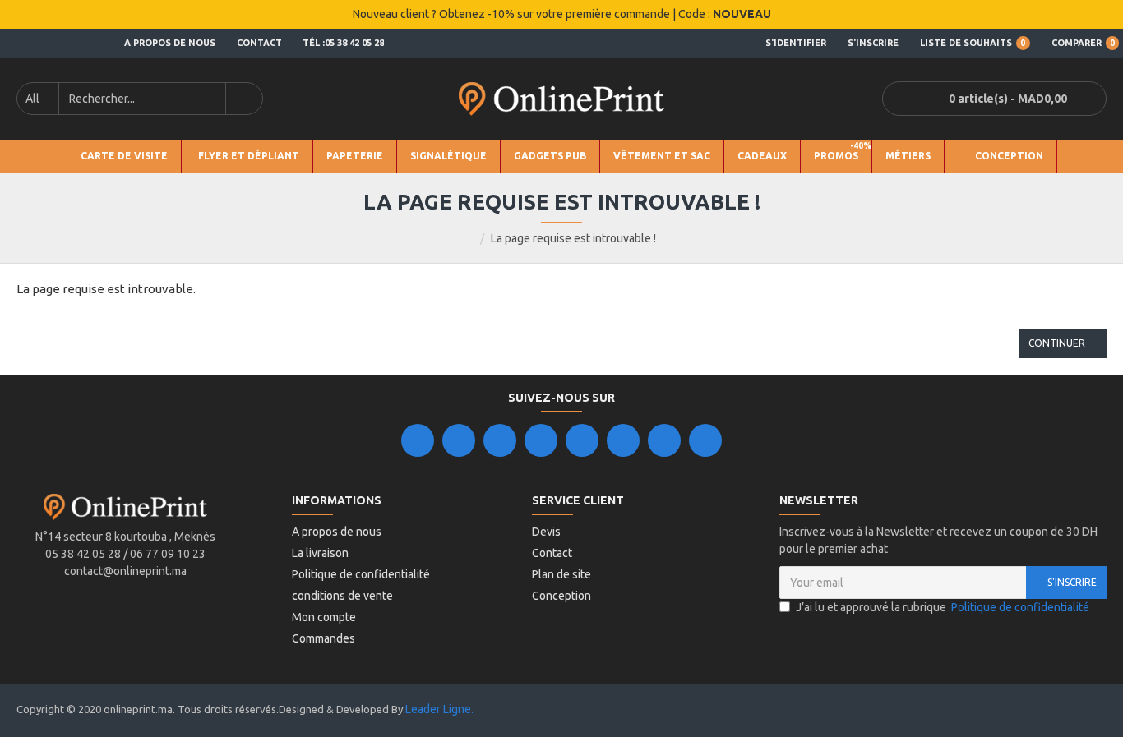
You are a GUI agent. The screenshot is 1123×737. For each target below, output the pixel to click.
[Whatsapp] (705, 440)
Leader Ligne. (439, 709)
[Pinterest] (664, 440)
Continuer (1056, 343)
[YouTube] (582, 440)
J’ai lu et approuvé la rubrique (942, 607)
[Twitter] (458, 440)
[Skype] (623, 440)
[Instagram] (499, 440)
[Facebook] (417, 440)
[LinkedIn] (541, 440)
